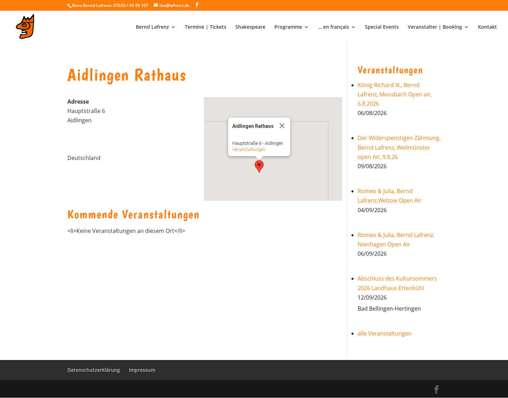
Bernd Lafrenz (152, 27)
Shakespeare (250, 27)
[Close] (282, 125)
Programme (288, 27)
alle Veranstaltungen (385, 333)
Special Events (382, 27)
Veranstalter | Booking (435, 27)
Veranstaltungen (248, 149)
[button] (259, 166)
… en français (333, 27)
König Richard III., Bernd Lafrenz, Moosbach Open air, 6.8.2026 (395, 94)
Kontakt (487, 27)
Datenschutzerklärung (93, 370)
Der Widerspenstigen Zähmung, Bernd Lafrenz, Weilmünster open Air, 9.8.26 (399, 147)
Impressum (142, 370)
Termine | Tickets (205, 27)
